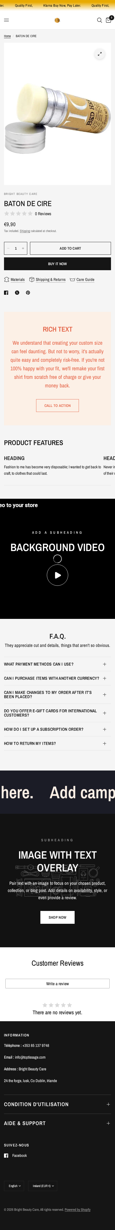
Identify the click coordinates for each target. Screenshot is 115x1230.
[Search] (99, 20)
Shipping (25, 231)
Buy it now (57, 263)
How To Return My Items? (30, 743)
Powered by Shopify (77, 1209)
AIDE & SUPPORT (25, 1123)
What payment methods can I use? (39, 664)
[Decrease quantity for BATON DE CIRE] (8, 248)
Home (7, 36)
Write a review (57, 984)
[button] (57, 917)
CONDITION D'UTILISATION (36, 1104)
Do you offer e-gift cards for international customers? (50, 713)
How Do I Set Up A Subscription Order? (43, 729)
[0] (107, 20)
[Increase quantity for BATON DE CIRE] (23, 248)
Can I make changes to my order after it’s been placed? (48, 694)
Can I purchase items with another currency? (51, 678)
